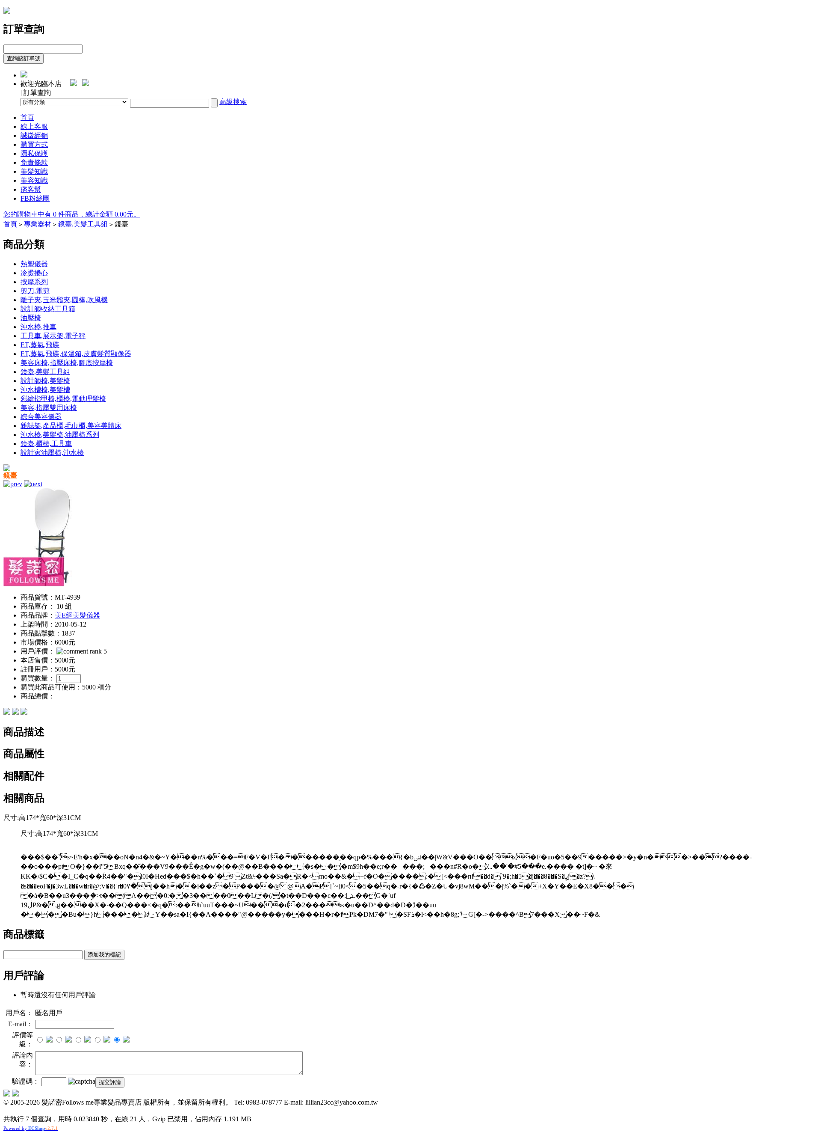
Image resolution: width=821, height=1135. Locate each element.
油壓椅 (31, 317)
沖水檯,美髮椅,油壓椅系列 (60, 434)
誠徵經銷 (34, 135)
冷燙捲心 (34, 272)
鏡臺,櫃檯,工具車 (46, 443)
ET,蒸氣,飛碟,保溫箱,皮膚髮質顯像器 (76, 353)
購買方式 (34, 144)
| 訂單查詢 (36, 92)
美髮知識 (34, 171)
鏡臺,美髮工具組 (83, 224)
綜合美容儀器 (41, 416)
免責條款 (34, 162)
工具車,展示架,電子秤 (53, 335)
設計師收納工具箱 (48, 308)
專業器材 (37, 224)
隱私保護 (34, 153)
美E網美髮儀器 (77, 615)
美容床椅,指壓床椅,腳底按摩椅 (67, 362)
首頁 (27, 117)
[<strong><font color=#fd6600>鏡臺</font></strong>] (52, 584)
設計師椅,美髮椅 (45, 380)
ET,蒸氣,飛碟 (40, 344)
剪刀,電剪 (35, 290)
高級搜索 (233, 101)
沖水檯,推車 (38, 326)
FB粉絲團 (35, 198)
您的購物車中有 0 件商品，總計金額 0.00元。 (71, 214)
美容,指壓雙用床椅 (49, 407)
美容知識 (34, 180)
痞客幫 (31, 189)
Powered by (30, 1128)
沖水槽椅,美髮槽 (45, 389)
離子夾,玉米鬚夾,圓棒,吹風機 (64, 299)
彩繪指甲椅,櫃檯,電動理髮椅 (63, 398)
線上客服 (34, 126)
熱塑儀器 (34, 263)
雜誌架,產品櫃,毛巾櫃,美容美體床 (71, 425)
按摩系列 (34, 281)
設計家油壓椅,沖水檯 (52, 452)
